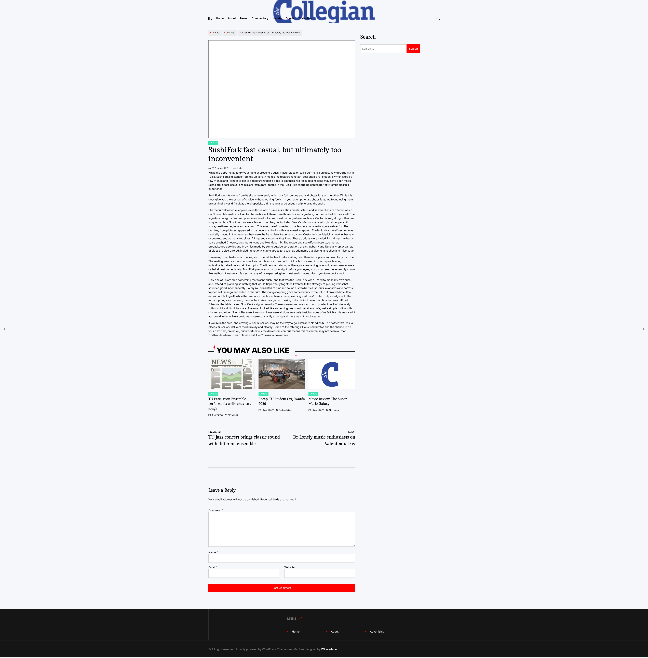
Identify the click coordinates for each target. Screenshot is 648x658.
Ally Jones (233, 415)
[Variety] (230, 35)
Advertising (377, 631)
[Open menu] (210, 18)
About (232, 18)
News (243, 18)
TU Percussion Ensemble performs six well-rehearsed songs (229, 403)
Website (289, 567)
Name (213, 552)
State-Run (305, 18)
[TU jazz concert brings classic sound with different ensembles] (4, 329)
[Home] (215, 35)
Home (220, 18)
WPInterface (329, 649)
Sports (290, 18)
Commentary (260, 18)
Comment (215, 510)
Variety (277, 18)
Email (212, 567)
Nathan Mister (285, 410)
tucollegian (238, 168)
